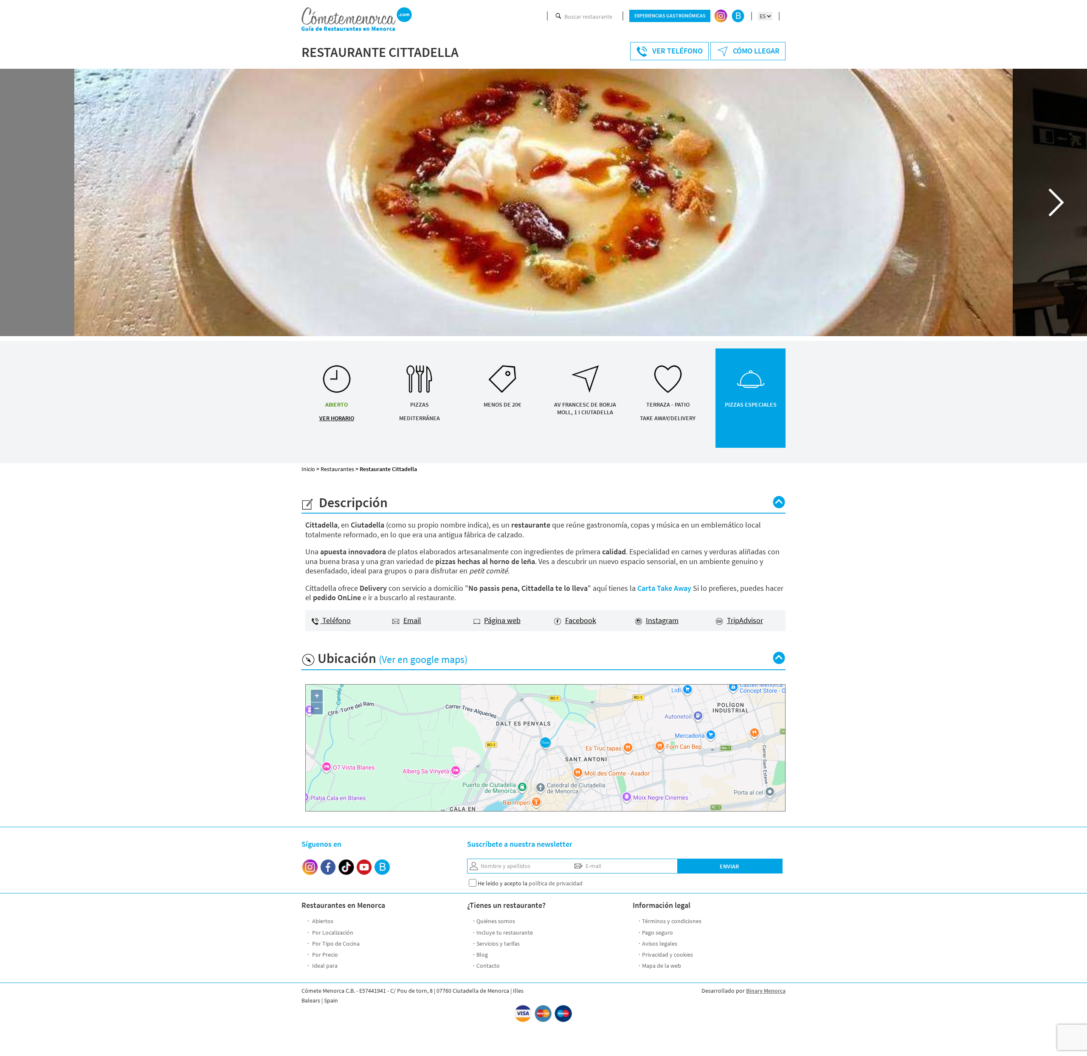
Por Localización (332, 932)
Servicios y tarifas (498, 943)
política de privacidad (556, 883)
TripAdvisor (745, 620)
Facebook (580, 620)
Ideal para (324, 965)
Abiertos (322, 921)
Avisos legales (659, 943)
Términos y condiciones (671, 921)
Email (412, 620)
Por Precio (324, 954)
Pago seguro (657, 932)
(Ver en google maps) (423, 659)
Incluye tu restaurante (504, 932)
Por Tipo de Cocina (335, 943)
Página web (502, 620)
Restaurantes (337, 469)
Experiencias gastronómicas (670, 16)
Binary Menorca (766, 990)
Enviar (729, 866)
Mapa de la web (661, 965)
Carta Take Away (664, 588)
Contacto (488, 965)
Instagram (662, 620)
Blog (482, 954)
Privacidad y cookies (667, 954)
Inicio (308, 469)
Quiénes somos (495, 921)
